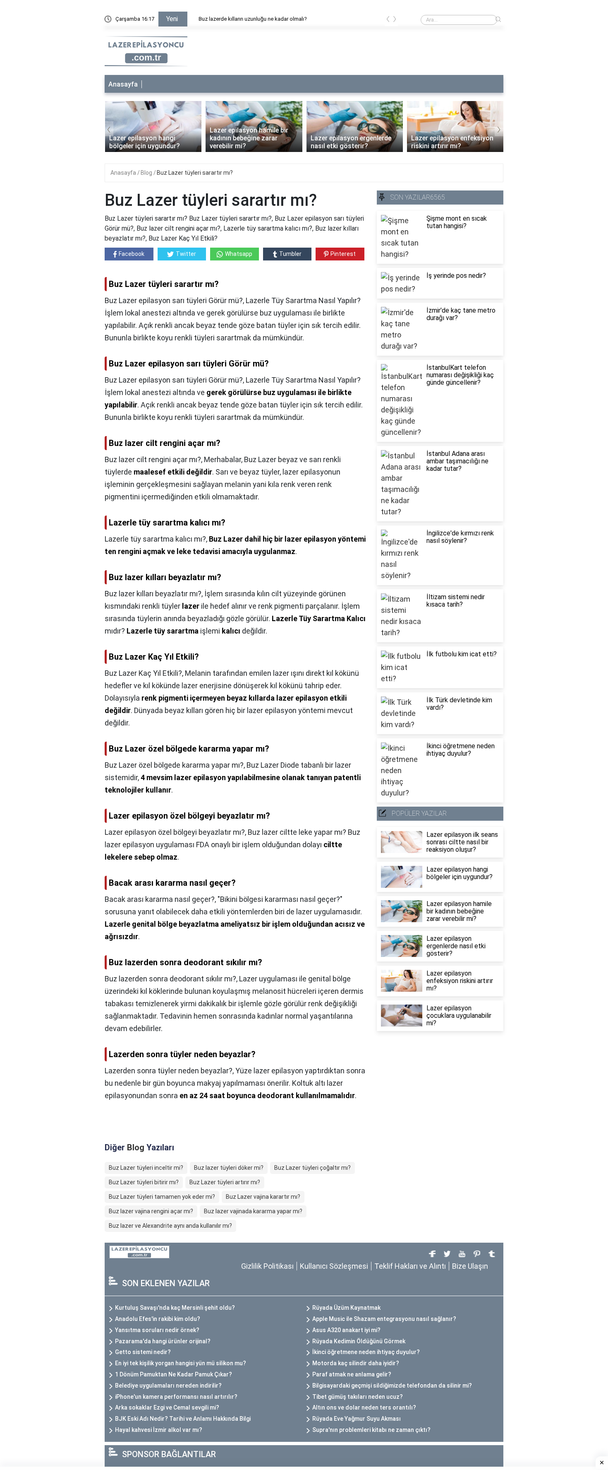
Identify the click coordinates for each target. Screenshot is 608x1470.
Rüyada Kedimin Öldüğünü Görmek (358, 1341)
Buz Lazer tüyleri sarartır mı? (195, 172)
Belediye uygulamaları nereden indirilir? (168, 1385)
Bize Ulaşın (470, 1266)
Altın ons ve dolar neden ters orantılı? (364, 1407)
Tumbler (290, 254)
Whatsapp (238, 254)
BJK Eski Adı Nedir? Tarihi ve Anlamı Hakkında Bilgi (183, 1418)
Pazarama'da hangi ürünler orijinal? (163, 1341)
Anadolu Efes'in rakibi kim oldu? (157, 1319)
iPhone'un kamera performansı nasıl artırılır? (176, 1396)
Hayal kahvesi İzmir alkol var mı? (158, 1430)
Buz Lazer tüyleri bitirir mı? (144, 1182)
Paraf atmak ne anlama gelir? (351, 1374)
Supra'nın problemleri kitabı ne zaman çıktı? (371, 1430)
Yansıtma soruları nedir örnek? (157, 1330)
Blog (147, 172)
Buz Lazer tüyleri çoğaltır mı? (312, 1167)
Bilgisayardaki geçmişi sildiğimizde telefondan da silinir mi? (392, 1385)
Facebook (131, 254)
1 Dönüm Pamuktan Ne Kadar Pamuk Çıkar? (173, 1374)
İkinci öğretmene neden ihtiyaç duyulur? (366, 1352)
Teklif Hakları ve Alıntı (410, 1266)
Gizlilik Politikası (267, 1266)
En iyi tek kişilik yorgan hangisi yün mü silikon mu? (180, 1363)
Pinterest (343, 254)
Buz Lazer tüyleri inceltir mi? (146, 1167)
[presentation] (388, 20)
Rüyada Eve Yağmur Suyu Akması (356, 1418)
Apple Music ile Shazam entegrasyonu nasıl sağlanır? (384, 1319)
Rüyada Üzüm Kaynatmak (346, 1307)
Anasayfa (123, 84)
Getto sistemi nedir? (143, 1352)
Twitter (186, 254)
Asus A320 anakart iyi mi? (346, 1330)
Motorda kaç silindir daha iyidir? (355, 1363)
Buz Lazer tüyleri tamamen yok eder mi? (162, 1196)
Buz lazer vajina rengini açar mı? (151, 1211)
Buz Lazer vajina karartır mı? (263, 1196)
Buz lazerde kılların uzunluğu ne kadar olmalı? (248, 19)
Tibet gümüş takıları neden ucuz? (357, 1396)
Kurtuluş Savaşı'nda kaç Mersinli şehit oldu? (175, 1307)
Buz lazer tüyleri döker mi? (228, 1167)
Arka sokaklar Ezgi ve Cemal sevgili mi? (167, 1407)
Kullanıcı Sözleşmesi (334, 1266)
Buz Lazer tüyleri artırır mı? (224, 1182)
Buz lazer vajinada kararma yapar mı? (253, 1211)
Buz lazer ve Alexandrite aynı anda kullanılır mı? (170, 1225)
